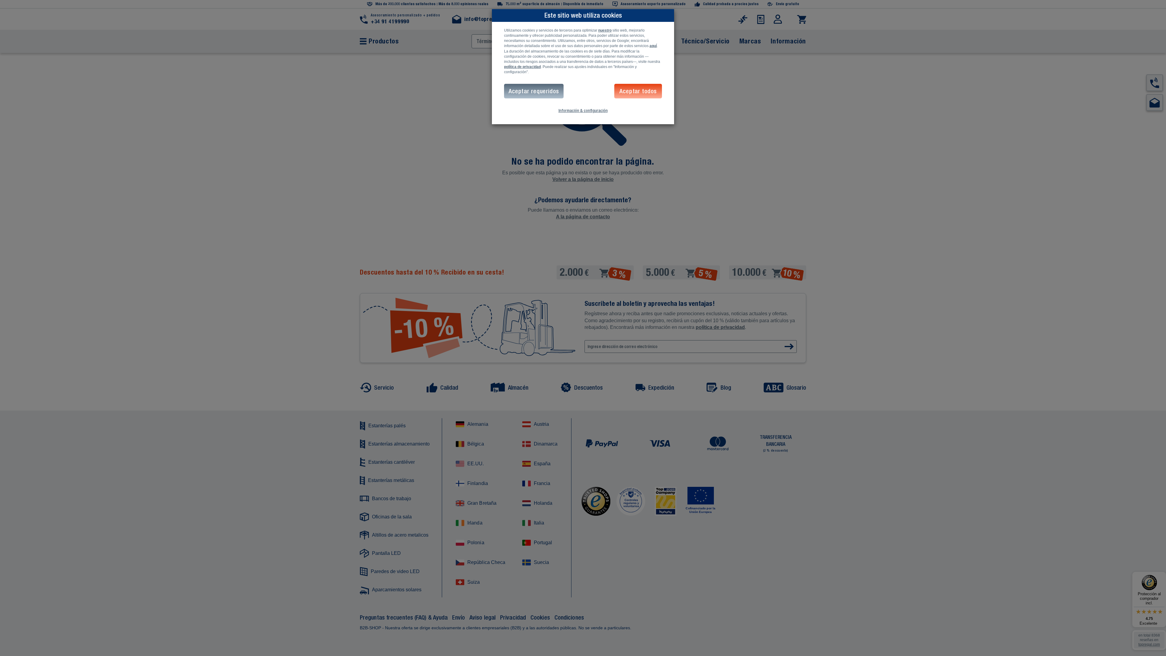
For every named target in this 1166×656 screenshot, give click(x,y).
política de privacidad (522, 67)
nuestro (605, 30)
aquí (653, 46)
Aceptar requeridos (534, 90)
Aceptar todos (638, 90)
